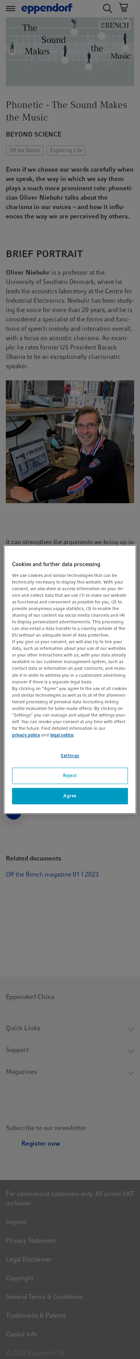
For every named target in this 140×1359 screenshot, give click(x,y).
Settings (70, 755)
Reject (70, 775)
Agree (70, 795)
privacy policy (26, 735)
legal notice (62, 735)
